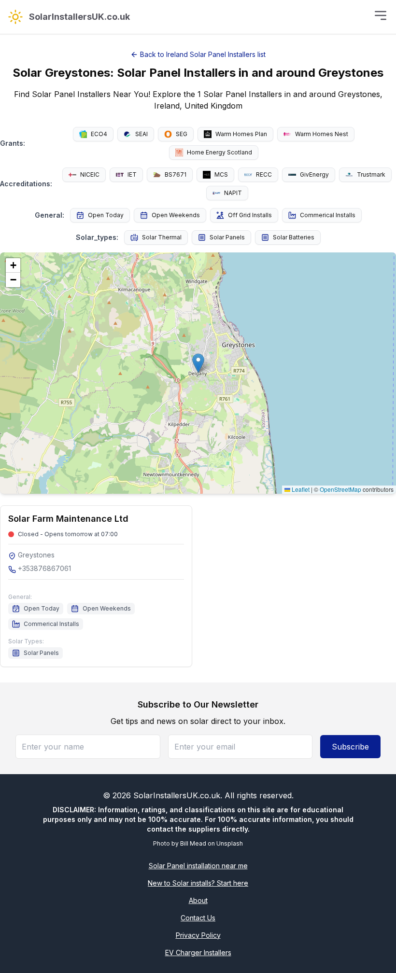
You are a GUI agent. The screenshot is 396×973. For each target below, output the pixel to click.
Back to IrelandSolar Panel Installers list (203, 54)
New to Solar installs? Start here (198, 883)
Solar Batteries (293, 237)
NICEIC (89, 174)
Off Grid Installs (250, 215)
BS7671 (175, 174)
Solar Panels (227, 237)
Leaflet (300, 489)
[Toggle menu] (380, 15)
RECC (264, 174)
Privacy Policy (198, 935)
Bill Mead (193, 843)
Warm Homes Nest (321, 134)
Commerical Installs (327, 215)
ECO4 (99, 134)
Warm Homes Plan (241, 134)
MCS (221, 174)
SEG (181, 134)
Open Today (106, 215)
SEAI (141, 134)
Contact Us (198, 918)
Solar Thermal (162, 237)
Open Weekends (176, 215)
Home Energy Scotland (219, 152)
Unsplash (229, 843)
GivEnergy (314, 174)
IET (132, 174)
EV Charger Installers (198, 952)
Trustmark (371, 174)
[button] (198, 363)
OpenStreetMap (340, 489)
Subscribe (350, 746)
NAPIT (233, 192)
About (198, 900)
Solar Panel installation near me (198, 866)
